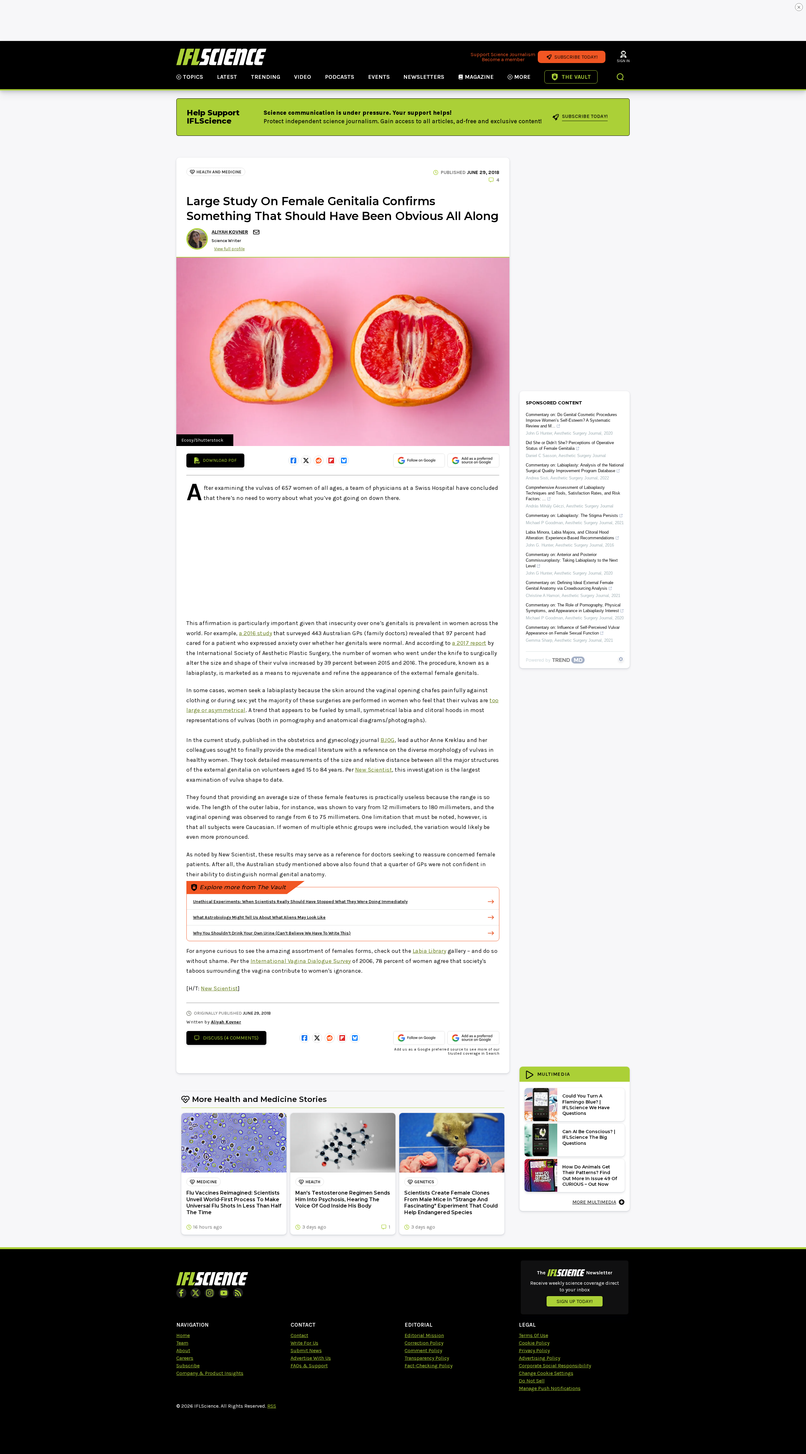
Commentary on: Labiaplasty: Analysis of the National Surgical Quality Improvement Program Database (575, 468)
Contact (299, 1335)
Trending (265, 76)
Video (302, 76)
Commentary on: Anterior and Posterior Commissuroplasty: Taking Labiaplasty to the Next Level (572, 560)
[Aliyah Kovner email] (257, 232)
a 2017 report (469, 643)
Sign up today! (575, 1301)
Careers (184, 1358)
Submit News (306, 1350)
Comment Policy (423, 1350)
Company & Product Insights (209, 1373)
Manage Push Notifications (550, 1388)
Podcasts (339, 76)
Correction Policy (424, 1343)
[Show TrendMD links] (620, 659)
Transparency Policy (427, 1358)
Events (379, 76)
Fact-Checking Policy (428, 1366)
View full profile (229, 249)
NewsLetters (423, 76)
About (183, 1350)
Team (182, 1343)
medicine (206, 1181)
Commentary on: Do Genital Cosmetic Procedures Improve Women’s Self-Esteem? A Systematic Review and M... (571, 420)
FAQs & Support (309, 1366)
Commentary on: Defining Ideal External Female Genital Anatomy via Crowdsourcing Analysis (569, 585)
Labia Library (429, 950)
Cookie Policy (534, 1343)
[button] (620, 77)
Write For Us (304, 1343)
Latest (227, 76)
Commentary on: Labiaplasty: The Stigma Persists (572, 515)
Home (183, 1335)
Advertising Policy (539, 1358)
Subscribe (188, 1366)
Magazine (479, 76)
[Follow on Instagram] (210, 1293)
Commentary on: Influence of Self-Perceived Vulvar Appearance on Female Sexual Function (573, 630)
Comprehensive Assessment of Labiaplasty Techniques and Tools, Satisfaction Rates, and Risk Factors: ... (573, 493)
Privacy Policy (534, 1350)
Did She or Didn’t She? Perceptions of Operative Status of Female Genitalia (570, 445)
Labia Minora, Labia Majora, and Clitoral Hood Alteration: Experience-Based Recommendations (570, 535)
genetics (424, 1181)
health (312, 1181)
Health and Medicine (218, 172)
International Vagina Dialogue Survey (301, 961)
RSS (271, 1406)
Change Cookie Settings (546, 1373)
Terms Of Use (533, 1335)
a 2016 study (255, 633)
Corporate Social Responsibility (555, 1366)
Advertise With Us (311, 1358)
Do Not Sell (532, 1381)
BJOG (388, 740)
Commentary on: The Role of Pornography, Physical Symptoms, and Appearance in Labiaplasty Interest (573, 608)
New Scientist (373, 769)
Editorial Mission (424, 1335)
